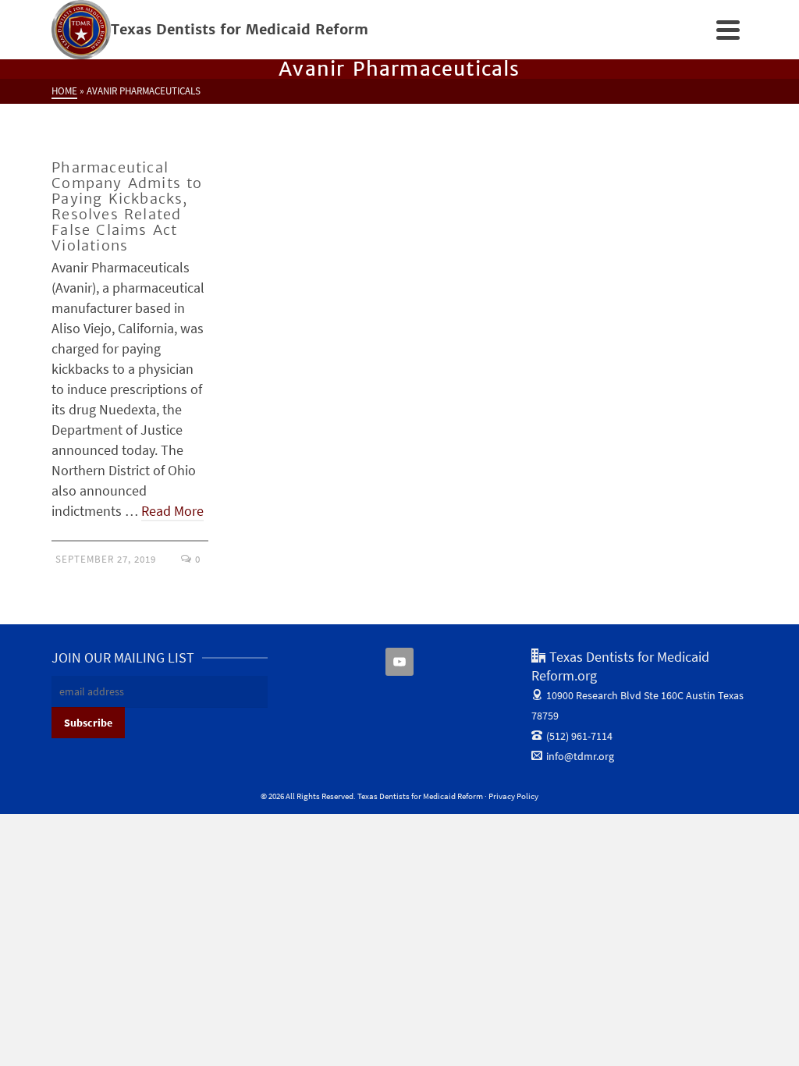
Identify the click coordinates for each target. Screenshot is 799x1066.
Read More (172, 511)
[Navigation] (728, 29)
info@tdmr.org (580, 756)
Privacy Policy (513, 796)
